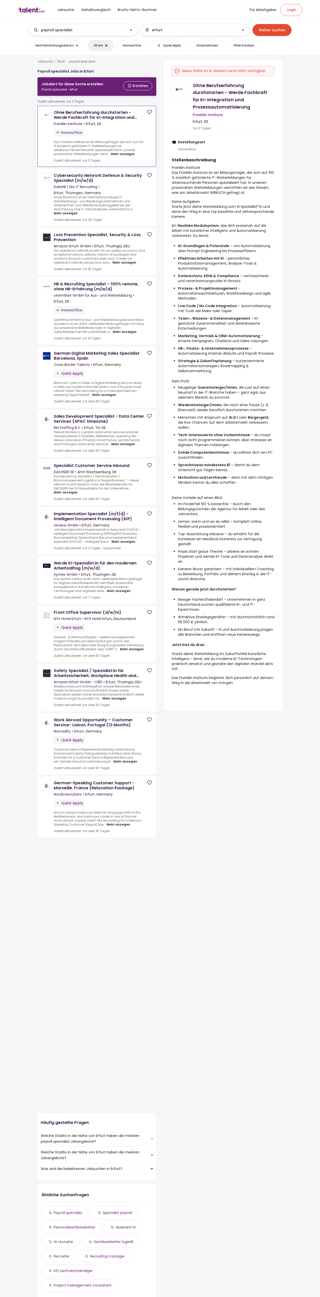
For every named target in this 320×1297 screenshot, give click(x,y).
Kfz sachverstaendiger (73, 1270)
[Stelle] (79, 30)
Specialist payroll (117, 1212)
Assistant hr (126, 1227)
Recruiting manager (107, 1256)
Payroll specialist (68, 1212)
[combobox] (83, 30)
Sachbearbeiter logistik (114, 1241)
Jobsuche (45, 61)
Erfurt (61, 61)
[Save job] (149, 112)
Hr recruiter (63, 1241)
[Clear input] (131, 30)
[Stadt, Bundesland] (191, 30)
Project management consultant (83, 1285)
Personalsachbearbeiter (74, 1227)
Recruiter (62, 1256)
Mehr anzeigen (123, 154)
